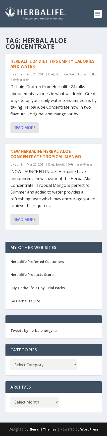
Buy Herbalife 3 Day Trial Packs (37, 287)
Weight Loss (77, 74)
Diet (51, 74)
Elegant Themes (42, 429)
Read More (24, 127)
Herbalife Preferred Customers (37, 261)
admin (19, 74)
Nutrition (61, 74)
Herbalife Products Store (32, 274)
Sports (60, 164)
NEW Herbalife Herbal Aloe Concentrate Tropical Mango (45, 154)
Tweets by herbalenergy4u (33, 330)
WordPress (89, 429)
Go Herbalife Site (25, 301)
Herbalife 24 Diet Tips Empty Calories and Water (52, 63)
